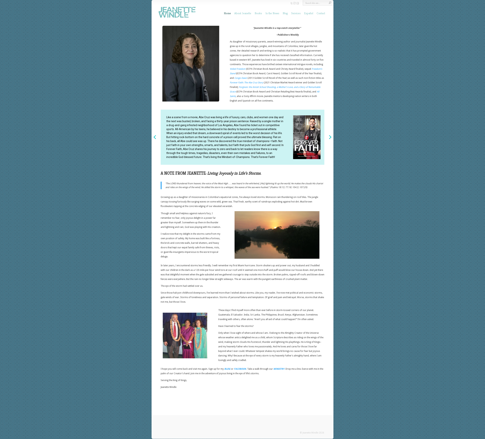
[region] (242, 137)
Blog (285, 13)
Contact (321, 13)
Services (296, 13)
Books (258, 13)
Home (227, 13)
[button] (155, 137)
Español (308, 13)
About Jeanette (242, 13)
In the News (272, 13)
